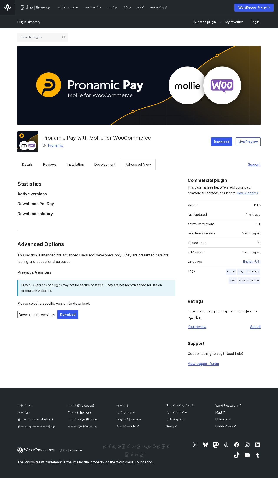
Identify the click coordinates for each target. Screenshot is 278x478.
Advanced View (138, 164)
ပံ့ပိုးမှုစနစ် (125, 412)
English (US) (252, 261)
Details (27, 164)
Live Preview (248, 142)
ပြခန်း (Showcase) (80, 405)
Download (221, 142)
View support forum (203, 363)
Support (254, 164)
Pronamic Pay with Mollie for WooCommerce (97, 138)
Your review (197, 326)
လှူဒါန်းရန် (175, 419)
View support (246, 193)
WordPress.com (228, 405)
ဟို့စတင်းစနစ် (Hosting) (35, 419)
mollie (231, 271)
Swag (172, 426)
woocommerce (249, 280)
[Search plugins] (63, 37)
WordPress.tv (127, 426)
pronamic (253, 271)
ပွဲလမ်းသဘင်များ (176, 412)
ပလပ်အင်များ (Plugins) (83, 419)
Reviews (49, 164)
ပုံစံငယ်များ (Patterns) (82, 426)
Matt (220, 412)
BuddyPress (226, 426)
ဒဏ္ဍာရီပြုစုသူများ (128, 419)
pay (240, 271)
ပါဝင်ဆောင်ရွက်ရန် (179, 405)
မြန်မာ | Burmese (70, 450)
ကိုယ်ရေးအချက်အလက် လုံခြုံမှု (36, 426)
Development (105, 164)
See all (255, 326)
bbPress (223, 419)
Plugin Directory (28, 22)
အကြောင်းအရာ (25, 405)
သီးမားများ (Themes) (79, 412)
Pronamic (55, 145)
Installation (75, 164)
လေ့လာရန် (122, 405)
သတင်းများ (23, 412)
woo (233, 280)
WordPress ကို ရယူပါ (254, 7)
